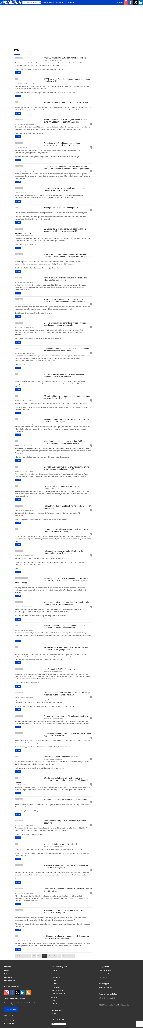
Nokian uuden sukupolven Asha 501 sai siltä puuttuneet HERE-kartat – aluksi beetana (67, 937)
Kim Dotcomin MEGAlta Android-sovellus (61, 669)
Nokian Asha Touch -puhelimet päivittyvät (61, 757)
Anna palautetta (104, 974)
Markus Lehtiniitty (59, 60)
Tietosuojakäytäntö (10, 1020)
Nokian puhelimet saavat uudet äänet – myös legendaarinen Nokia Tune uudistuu (63, 552)
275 (49, 955)
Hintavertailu (60, 2)
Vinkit (53, 974)
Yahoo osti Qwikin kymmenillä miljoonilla (61, 844)
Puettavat (54, 984)
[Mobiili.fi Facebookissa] (130, 2)
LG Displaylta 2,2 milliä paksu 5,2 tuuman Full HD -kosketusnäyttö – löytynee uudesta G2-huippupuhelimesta (51, 231)
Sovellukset (55, 987)
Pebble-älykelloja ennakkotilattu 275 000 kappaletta (66, 102)
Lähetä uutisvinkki (105, 970)
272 (34, 955)
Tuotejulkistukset (57, 1010)
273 (39, 955)
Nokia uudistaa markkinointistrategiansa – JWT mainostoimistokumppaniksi (64, 911)
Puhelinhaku (8, 977)
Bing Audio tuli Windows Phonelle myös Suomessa (65, 799)
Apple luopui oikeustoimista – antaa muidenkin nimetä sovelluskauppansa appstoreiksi (67, 350)
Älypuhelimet (56, 977)
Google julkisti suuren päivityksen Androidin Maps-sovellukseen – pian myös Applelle (65, 324)
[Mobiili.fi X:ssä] (135, 2)
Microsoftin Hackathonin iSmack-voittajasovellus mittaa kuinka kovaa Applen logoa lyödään (67, 603)
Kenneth (57, 488)
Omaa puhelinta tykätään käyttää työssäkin (62, 486)
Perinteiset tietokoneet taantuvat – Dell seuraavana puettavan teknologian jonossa (66, 648)
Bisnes (53, 1007)
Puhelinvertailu (9, 980)
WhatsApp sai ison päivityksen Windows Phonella (65, 58)
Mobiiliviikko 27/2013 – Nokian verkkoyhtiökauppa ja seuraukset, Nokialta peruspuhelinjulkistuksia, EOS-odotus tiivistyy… (51, 580)
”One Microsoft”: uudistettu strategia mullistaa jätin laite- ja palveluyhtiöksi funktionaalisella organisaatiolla (67, 167)
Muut (16, 57)
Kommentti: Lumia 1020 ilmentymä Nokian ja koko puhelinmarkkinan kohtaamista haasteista (65, 121)
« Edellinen (18, 955)
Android (17, 228)
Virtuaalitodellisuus (58, 994)
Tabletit (53, 980)
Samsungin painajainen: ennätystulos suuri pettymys (66, 716)
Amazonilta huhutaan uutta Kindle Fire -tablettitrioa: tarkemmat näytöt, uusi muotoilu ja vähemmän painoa (67, 255)
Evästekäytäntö (9, 1023)
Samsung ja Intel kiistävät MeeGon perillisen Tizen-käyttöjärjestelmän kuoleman (66, 530)
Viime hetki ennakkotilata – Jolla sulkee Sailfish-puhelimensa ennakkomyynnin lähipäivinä (64, 442)
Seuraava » (71, 955)
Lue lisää (18, 72)
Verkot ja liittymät (57, 990)
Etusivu (6, 970)
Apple (16, 277)
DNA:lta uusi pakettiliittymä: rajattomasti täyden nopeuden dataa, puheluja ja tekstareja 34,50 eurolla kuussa (52, 780)
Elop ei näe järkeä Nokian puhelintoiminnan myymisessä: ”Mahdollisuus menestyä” (62, 144)
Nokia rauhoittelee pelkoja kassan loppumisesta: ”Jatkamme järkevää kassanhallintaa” (64, 627)
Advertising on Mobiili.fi (107, 998)
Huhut (53, 1013)
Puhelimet (7, 974)
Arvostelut (54, 970)
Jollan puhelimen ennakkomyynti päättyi (61, 208)
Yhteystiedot (103, 977)
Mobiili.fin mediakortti (106, 987)
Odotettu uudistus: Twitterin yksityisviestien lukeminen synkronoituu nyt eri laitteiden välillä (67, 468)
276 (55, 955)
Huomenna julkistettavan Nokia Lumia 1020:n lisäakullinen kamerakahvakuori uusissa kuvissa (64, 300)
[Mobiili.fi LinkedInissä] (140, 2)
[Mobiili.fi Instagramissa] (126, 2)
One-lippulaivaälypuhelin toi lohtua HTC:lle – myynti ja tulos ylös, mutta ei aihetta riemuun (67, 694)
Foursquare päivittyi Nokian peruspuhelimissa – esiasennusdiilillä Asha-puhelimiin (64, 375)
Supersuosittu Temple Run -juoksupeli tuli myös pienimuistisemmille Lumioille (64, 189)
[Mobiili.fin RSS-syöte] (28, 992)
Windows (21, 57)
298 (64, 955)
